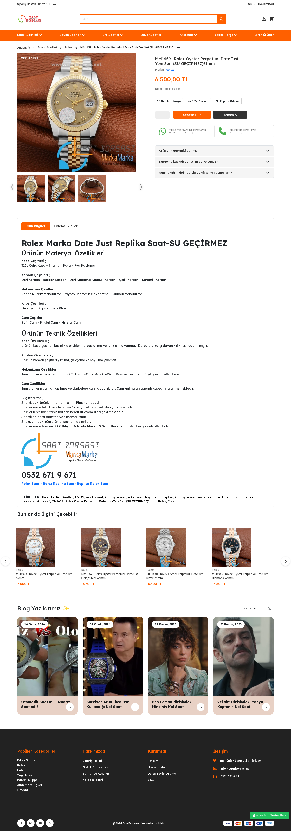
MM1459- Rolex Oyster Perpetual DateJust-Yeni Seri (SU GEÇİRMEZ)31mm (104, 501)
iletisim (153, 761)
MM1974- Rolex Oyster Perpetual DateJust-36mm (45, 576)
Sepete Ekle (192, 115)
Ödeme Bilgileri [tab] (66, 226)
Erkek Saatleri (27, 35)
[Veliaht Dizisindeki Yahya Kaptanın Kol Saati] (243, 656)
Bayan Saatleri (70, 35)
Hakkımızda (266, 4)
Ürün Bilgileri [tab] (35, 226)
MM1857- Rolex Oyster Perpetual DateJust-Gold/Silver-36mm (110, 576)
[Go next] (141, 187)
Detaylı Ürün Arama (162, 773)
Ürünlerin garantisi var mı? (178, 150)
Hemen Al (230, 115)
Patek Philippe (27, 780)
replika (168, 497)
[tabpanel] (145, 368)
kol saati (228, 497)
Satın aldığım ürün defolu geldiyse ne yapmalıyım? (195, 172)
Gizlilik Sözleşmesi (95, 767)
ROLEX (79, 497)
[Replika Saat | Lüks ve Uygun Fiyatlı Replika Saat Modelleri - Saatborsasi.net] (30, 19)
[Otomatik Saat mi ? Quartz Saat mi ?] (47, 656)
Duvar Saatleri (151, 35)
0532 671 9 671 (230, 776)
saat (239, 497)
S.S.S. (251, 4)
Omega (22, 790)
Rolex (68, 47)
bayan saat (153, 497)
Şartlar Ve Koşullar (96, 773)
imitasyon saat (115, 497)
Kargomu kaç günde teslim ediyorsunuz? (188, 161)
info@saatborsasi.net (235, 768)
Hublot (22, 770)
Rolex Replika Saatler (57, 497)
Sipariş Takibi (92, 761)
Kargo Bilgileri (93, 780)
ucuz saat (251, 497)
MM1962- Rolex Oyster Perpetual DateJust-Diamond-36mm (241, 576)
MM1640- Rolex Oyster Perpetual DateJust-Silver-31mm (175, 576)
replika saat (94, 497)
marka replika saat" (35, 501)
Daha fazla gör (254, 608)
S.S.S (151, 780)
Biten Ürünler (264, 35)
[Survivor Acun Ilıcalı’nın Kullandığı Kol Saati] (113, 656)
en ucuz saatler (209, 497)
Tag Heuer (24, 775)
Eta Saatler (111, 35)
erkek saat (135, 497)
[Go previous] (12, 187)
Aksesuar (186, 35)
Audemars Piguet (29, 785)
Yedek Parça (224, 35)
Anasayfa (23, 47)
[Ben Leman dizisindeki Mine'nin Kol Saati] (178, 656)
